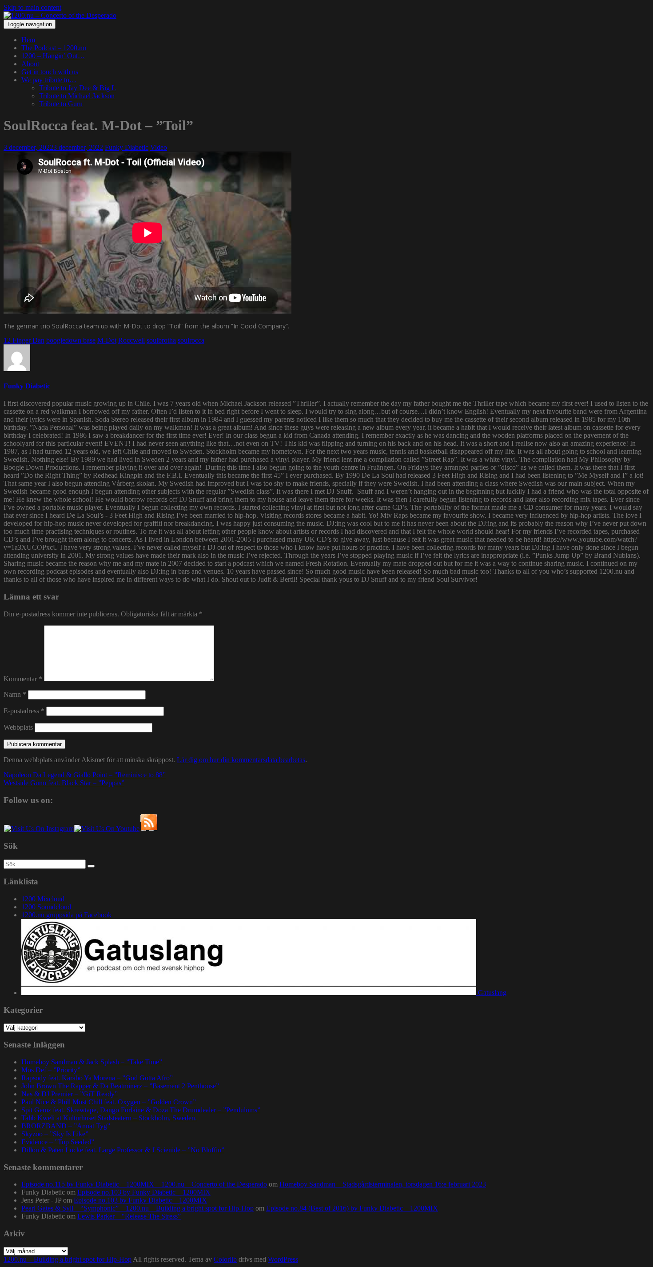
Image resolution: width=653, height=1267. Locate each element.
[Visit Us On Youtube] (106, 828)
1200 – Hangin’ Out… (53, 56)
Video (158, 147)
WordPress (283, 1259)
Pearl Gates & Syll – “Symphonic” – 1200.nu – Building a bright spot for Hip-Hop (137, 1208)
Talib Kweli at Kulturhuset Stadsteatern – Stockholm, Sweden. (109, 1118)
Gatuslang (491, 992)
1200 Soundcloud (46, 907)
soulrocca (191, 340)
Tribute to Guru (61, 104)
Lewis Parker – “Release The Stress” (129, 1216)
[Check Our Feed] (148, 828)
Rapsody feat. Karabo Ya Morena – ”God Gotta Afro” (97, 1078)
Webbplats (18, 727)
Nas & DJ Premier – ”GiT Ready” (69, 1094)
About (30, 64)
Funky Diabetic (126, 147)
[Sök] (91, 866)
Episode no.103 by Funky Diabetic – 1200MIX (144, 1192)
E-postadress (24, 711)
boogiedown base (71, 340)
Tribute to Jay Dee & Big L (77, 88)
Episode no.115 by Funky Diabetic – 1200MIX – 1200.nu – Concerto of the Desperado (144, 1184)
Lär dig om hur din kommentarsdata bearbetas (241, 759)
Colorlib (225, 1259)
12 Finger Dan (24, 340)
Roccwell (131, 340)
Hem (28, 40)
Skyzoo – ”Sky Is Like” (54, 1134)
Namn (15, 694)
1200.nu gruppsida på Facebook (66, 915)
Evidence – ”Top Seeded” (57, 1142)
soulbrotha (161, 340)
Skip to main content (32, 7)
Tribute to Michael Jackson (77, 96)
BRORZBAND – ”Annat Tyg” (65, 1126)
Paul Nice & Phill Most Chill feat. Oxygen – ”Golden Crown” (108, 1102)
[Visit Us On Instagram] (39, 828)
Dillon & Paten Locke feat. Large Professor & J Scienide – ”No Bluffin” (122, 1150)
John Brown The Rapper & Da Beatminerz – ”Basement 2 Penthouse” (120, 1086)
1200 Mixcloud (42, 899)
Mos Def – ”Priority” (50, 1070)
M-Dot (106, 340)
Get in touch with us (49, 72)
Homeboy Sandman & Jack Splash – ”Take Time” (91, 1062)
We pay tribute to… (48, 80)
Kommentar (23, 679)
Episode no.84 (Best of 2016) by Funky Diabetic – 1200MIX (352, 1208)
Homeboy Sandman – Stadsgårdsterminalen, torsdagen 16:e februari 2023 (382, 1184)
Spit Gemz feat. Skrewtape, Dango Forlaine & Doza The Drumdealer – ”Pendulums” (140, 1110)
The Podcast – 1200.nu (53, 48)
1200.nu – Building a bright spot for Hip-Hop (67, 1259)
